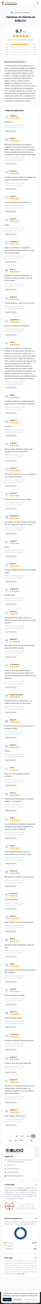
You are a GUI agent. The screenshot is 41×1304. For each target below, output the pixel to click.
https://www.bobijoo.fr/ (15, 1176)
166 (31, 1140)
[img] (27, 62)
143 (15, 1140)
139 (22, 1136)
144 (21, 1140)
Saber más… (21, 1274)
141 (33, 1136)
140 (27, 1136)
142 (10, 1140)
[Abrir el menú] (37, 3)
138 (17, 1136)
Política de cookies (30, 1299)
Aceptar (7, 1299)
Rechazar (17, 1299)
